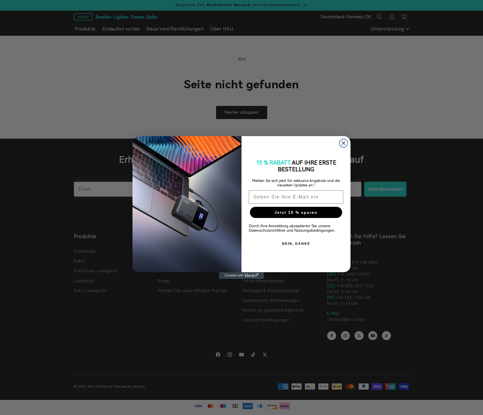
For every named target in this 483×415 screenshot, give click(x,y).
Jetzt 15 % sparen (296, 212)
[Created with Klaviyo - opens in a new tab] (241, 275)
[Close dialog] (343, 143)
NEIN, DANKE (296, 244)
